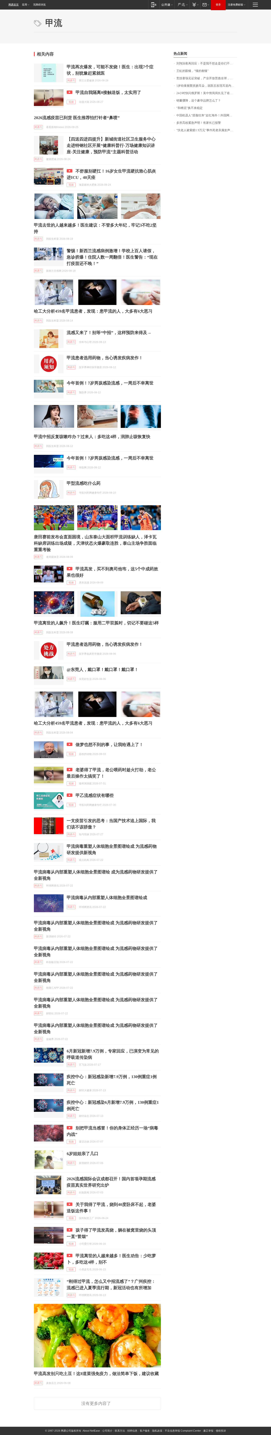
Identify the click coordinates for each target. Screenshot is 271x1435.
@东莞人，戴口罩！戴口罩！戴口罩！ (102, 669)
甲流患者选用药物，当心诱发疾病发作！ (105, 357)
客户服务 (145, 1430)
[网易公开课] (166, 4)
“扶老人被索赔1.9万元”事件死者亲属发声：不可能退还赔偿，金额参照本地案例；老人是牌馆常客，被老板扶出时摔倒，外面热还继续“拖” (206, 130)
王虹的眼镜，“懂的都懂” (192, 70)
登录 (218, 4)
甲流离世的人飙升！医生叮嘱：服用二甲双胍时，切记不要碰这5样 (96, 623)
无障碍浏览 (39, 4)
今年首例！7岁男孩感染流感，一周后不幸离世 (110, 383)
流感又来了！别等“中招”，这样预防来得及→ (109, 332)
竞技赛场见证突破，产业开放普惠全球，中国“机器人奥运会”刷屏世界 (206, 78)
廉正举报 (208, 1430)
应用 (24, 4)
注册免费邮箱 (235, 4)
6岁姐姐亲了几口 (82, 1153)
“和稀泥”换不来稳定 (189, 108)
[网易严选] (181, 4)
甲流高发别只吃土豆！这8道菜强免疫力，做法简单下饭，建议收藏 (96, 1373)
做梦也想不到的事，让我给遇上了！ (109, 744)
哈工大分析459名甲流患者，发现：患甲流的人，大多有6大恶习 (93, 311)
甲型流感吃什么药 (84, 483)
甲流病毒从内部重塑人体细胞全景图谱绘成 (107, 897)
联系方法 (120, 1430)
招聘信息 (132, 1430)
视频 (71, 101)
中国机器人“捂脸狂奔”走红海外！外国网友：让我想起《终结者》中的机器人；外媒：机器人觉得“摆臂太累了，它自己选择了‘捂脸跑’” (206, 115)
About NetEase (91, 1430)
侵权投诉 (221, 1430)
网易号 (71, 80)
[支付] (194, 4)
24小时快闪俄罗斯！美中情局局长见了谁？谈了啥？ (206, 93)
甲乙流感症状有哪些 (95, 795)
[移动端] (153, 4)
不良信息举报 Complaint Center (183, 1430)
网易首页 (13, 4)
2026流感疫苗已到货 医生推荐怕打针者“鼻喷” (77, 117)
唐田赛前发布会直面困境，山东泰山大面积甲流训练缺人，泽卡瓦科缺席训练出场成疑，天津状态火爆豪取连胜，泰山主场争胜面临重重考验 (95, 543)
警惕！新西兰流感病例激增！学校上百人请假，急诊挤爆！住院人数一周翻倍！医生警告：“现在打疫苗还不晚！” (112, 257)
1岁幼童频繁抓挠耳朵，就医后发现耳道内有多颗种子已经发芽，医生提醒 (206, 85)
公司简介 (107, 1430)
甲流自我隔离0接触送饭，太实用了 (108, 92)
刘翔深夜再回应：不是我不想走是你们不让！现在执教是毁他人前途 (206, 63)
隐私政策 (157, 1430)
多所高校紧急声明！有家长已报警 (198, 122)
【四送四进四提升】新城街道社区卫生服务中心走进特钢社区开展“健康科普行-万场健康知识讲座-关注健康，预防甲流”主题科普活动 (111, 145)
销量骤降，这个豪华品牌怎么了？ (198, 100)
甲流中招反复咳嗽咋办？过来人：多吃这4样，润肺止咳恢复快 (92, 436)
